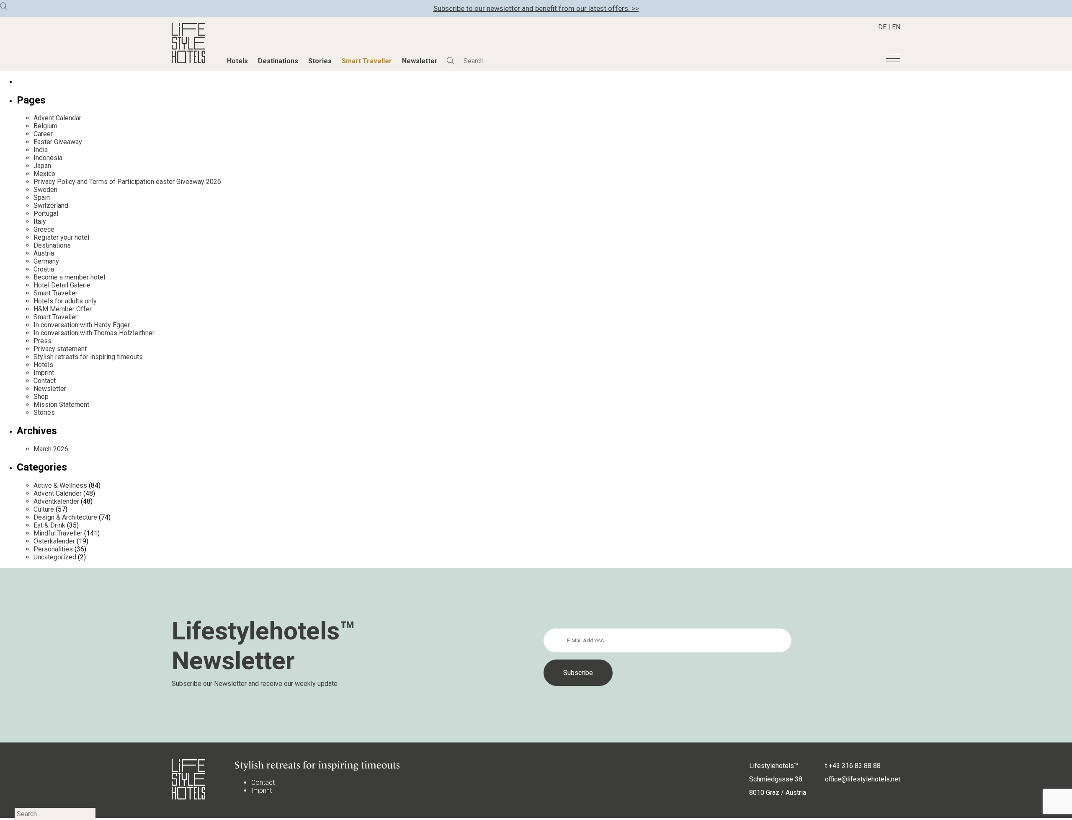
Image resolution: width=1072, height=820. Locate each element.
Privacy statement (60, 349)
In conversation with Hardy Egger (82, 325)
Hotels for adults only (65, 301)
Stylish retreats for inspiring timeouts (88, 357)
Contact (45, 381)
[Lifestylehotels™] (188, 61)
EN (896, 27)
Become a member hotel (69, 277)
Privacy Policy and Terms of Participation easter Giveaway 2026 (127, 182)
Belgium (45, 126)
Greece (44, 229)
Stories (320, 61)
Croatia (44, 269)
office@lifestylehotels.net (862, 779)
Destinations (278, 61)
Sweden (45, 190)
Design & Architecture (65, 517)
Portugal (46, 213)
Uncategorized (55, 557)
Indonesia (48, 158)
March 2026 (51, 449)
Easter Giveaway (58, 142)
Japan (42, 166)
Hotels (237, 61)
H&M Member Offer (63, 309)
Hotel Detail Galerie (62, 285)
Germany (46, 261)
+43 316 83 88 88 (855, 766)
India (41, 150)
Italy (40, 221)
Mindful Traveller (58, 533)
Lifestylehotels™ (773, 766)
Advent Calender (58, 493)
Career (43, 134)
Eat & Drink (49, 525)
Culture (44, 509)
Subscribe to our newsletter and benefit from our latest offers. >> (536, 8)
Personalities (53, 549)
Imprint (44, 373)
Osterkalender (54, 541)
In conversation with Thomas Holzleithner (94, 333)
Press (43, 341)
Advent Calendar (57, 118)
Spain (42, 198)
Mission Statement (61, 405)
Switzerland (51, 206)
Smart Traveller (367, 61)
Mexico (44, 174)
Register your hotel (61, 237)
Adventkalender (56, 501)
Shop (41, 397)
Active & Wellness (60, 485)
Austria (44, 253)
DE (882, 27)
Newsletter (420, 61)
